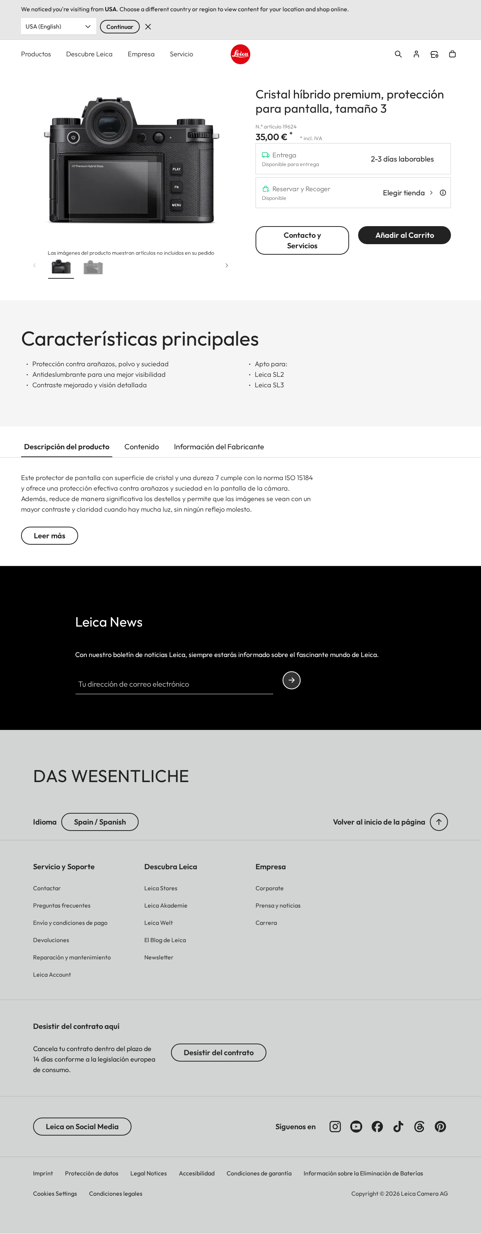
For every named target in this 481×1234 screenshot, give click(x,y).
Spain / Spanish (100, 821)
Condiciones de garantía (259, 1173)
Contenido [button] (141, 446)
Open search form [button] (398, 54)
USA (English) (43, 26)
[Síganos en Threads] (419, 1126)
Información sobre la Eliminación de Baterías (363, 1173)
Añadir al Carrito (404, 235)
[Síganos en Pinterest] (440, 1126)
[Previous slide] (34, 265)
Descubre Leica (89, 54)
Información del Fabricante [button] (219, 446)
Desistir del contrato (219, 1052)
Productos (36, 54)
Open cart (452, 54)
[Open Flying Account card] (416, 54)
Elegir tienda (404, 192)
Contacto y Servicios (302, 240)
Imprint (43, 1173)
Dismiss (148, 26)
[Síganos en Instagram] (335, 1126)
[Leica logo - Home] (241, 54)
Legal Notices (148, 1173)
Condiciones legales (115, 1193)
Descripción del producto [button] (66, 446)
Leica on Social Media (82, 1126)
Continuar (119, 26)
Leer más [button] (49, 535)
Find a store (434, 54)
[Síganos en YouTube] (356, 1126)
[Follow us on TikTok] (398, 1126)
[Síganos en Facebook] (377, 1126)
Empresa (141, 54)
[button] (61, 268)
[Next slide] (226, 265)
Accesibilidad (197, 1173)
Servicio (181, 54)
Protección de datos (91, 1173)
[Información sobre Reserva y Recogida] (443, 192)
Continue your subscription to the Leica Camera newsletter (292, 680)
